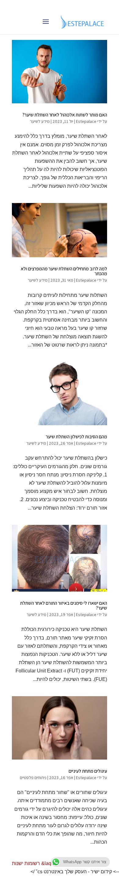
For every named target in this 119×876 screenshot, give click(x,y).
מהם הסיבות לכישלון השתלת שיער (76, 436)
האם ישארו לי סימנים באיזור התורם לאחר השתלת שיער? (63, 605)
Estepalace (86, 121)
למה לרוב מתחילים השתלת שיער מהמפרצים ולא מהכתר (64, 271)
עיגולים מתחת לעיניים (88, 771)
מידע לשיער (40, 121)
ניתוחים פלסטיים (33, 777)
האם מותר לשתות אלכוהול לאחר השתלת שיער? (64, 115)
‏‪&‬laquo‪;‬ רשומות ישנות (35, 863)
